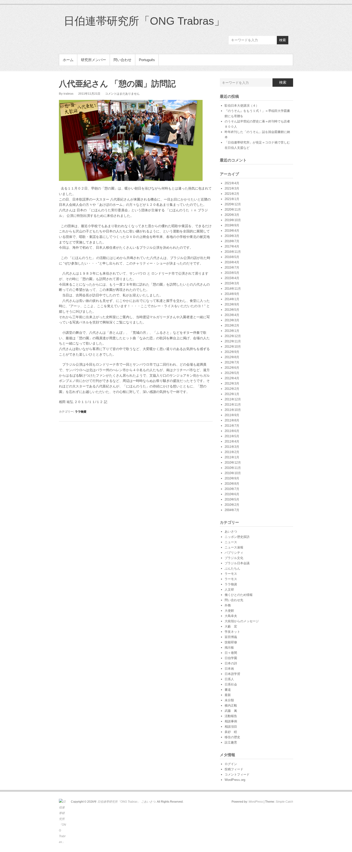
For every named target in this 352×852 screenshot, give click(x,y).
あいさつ (231, 531)
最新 (228, 695)
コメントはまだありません (122, 93)
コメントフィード (237, 774)
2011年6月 (232, 431)
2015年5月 (232, 273)
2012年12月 (233, 336)
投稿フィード (234, 769)
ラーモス (231, 574)
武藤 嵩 (231, 711)
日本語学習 (232, 674)
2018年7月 (232, 241)
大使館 (229, 610)
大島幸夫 (231, 616)
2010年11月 (233, 468)
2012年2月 (232, 389)
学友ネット (232, 631)
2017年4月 (232, 246)
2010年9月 (232, 478)
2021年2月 (232, 194)
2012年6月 (232, 367)
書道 (228, 689)
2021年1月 (232, 199)
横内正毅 (231, 705)
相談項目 (231, 726)
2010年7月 (232, 489)
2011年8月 (232, 420)
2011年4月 (232, 441)
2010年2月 (232, 505)
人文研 (229, 589)
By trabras (66, 93)
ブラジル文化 (234, 558)
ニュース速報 (234, 547)
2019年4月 (232, 230)
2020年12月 (233, 204)
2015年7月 (232, 267)
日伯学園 (231, 658)
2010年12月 (233, 462)
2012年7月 (232, 362)
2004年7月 (232, 510)
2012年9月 (232, 352)
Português (147, 60)
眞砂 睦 (231, 732)
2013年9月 (232, 304)
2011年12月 (233, 399)
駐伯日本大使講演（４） (242, 105)
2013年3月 (232, 320)
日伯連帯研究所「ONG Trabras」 (144, 21)
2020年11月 (233, 209)
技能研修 (231, 642)
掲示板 (229, 647)
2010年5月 (232, 499)
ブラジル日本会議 (237, 563)
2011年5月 (232, 436)
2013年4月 (232, 315)
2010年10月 (233, 473)
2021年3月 (232, 188)
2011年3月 (232, 447)
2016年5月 (232, 257)
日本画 (229, 668)
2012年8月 (232, 357)
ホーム (68, 60)
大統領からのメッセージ (242, 621)
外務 (228, 605)
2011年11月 (233, 404)
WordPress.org (235, 780)
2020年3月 (232, 215)
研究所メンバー (93, 60)
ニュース (231, 542)
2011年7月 (232, 425)
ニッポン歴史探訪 (237, 537)
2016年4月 (232, 262)
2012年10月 (233, 346)
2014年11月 (233, 288)
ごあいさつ (148, 801)
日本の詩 (231, 663)
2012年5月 (232, 373)
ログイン (231, 764)
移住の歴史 (232, 737)
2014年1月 (232, 299)
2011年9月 (232, 415)
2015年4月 (232, 278)
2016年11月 (233, 251)
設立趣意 (231, 742)
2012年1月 (232, 394)
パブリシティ (234, 552)
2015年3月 (232, 283)
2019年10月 (233, 220)
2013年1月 (232, 331)
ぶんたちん (232, 568)
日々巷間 (231, 653)
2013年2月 (232, 325)
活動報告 (231, 716)
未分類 (229, 700)
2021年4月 (232, 183)
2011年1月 (232, 457)
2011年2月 (232, 452)
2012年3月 (232, 383)
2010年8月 (232, 483)
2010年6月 (232, 494)
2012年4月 (232, 378)
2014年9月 (232, 294)
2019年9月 (232, 225)
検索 (282, 40)
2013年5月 (232, 309)
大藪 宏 (231, 626)
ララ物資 (80, 411)
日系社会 (231, 684)
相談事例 (231, 721)
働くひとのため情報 (239, 595)
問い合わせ (122, 60)
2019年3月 (232, 236)
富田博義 (231, 637)
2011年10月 (233, 410)
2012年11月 (233, 341)
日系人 (229, 679)
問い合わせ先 (234, 600)
